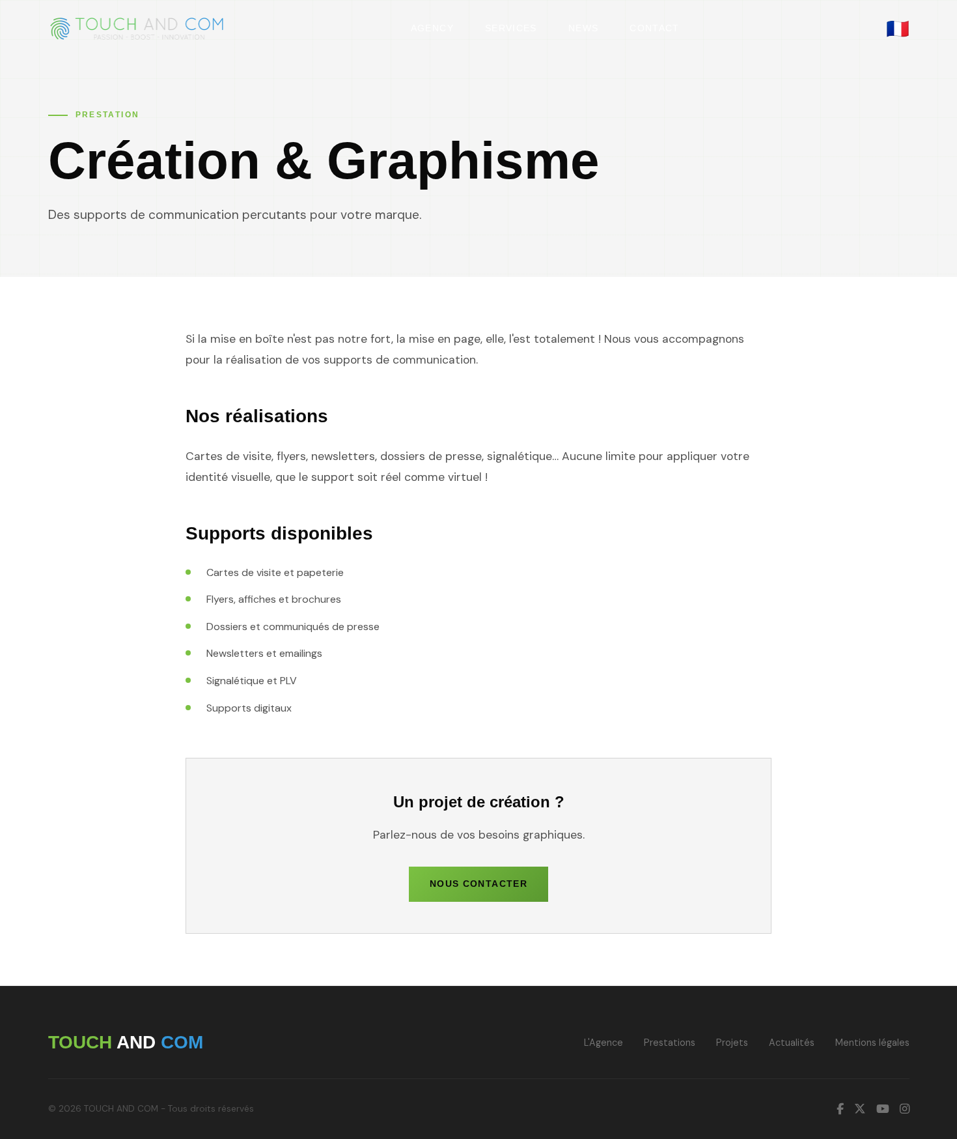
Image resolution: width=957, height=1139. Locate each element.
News (583, 28)
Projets (732, 1042)
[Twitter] (860, 1109)
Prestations (669, 1042)
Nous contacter (478, 884)
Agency (432, 28)
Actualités (791, 1042)
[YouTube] (882, 1109)
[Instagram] (904, 1109)
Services (511, 28)
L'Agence (603, 1042)
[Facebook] (840, 1109)
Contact (655, 28)
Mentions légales (872, 1042)
